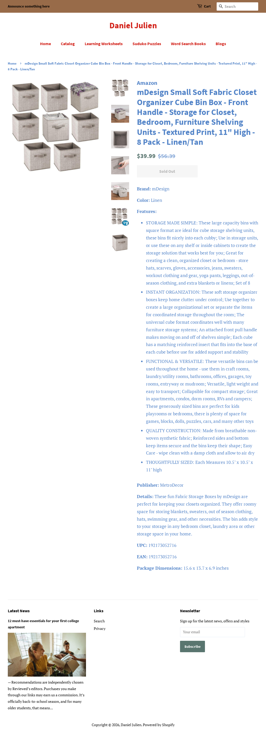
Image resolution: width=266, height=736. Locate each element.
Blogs (221, 43)
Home (45, 43)
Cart (207, 6)
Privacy (99, 628)
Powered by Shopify (159, 724)
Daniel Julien (133, 25)
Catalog (68, 43)
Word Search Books (188, 43)
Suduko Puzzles (146, 43)
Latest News (19, 610)
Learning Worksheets (104, 43)
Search (99, 620)
